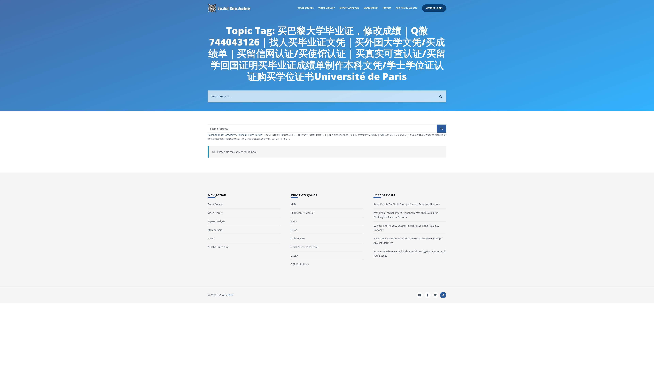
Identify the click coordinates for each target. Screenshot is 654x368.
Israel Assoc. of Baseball (304, 247)
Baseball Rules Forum (250, 134)
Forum (387, 7)
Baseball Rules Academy (222, 134)
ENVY (230, 295)
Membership (371, 7)
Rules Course (306, 7)
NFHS (294, 221)
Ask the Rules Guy (406, 7)
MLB (293, 204)
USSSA (294, 255)
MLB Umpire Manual (302, 212)
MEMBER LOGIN (434, 8)
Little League (298, 238)
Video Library (326, 7)
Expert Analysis (349, 7)
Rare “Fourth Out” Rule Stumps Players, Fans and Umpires (406, 204)
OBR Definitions (300, 264)
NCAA (294, 230)
